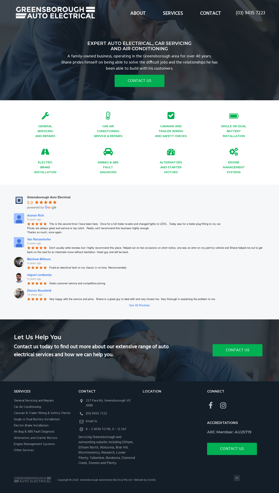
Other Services (24, 450)
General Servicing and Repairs (34, 400)
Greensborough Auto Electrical (56, 13)
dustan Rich (35, 215)
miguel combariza (39, 275)
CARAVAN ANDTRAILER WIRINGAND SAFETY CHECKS (171, 131)
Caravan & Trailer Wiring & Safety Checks (42, 413)
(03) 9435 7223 (250, 13)
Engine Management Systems (34, 444)
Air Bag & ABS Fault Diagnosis (34, 431)
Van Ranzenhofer (39, 239)
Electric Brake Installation (31, 425)
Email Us (91, 421)
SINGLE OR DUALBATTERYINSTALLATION (233, 131)
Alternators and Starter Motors (35, 438)
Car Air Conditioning (27, 407)
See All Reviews (139, 305)
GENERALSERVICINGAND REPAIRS (45, 131)
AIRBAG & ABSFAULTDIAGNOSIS (108, 167)
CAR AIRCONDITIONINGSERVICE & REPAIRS (108, 131)
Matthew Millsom (39, 259)
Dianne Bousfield (39, 290)
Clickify (151, 480)
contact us (139, 81)
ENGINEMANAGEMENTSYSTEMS (234, 167)
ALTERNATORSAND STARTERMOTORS (171, 167)
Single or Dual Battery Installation (37, 419)
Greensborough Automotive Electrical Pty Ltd (106, 480)
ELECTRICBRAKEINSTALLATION (45, 167)
